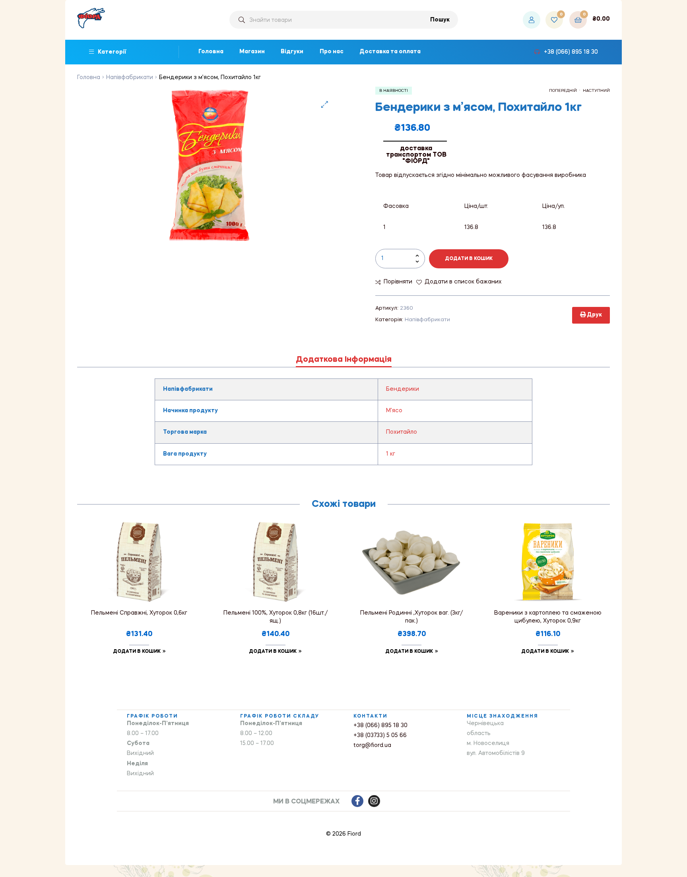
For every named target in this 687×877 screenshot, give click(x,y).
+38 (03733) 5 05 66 (380, 735)
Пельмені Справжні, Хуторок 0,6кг (139, 613)
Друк (594, 315)
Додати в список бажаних (463, 282)
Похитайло (401, 432)
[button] (325, 104)
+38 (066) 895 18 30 (380, 725)
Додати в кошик (469, 258)
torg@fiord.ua (372, 745)
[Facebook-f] (357, 801)
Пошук (440, 20)
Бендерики (402, 389)
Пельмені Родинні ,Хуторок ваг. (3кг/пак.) (411, 617)
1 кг (390, 454)
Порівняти (398, 282)
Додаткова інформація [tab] (344, 360)
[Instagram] (374, 801)
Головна (88, 77)
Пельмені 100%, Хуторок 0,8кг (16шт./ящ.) (275, 617)
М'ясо (394, 410)
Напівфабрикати (129, 77)
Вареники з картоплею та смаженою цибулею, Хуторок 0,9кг (548, 617)
